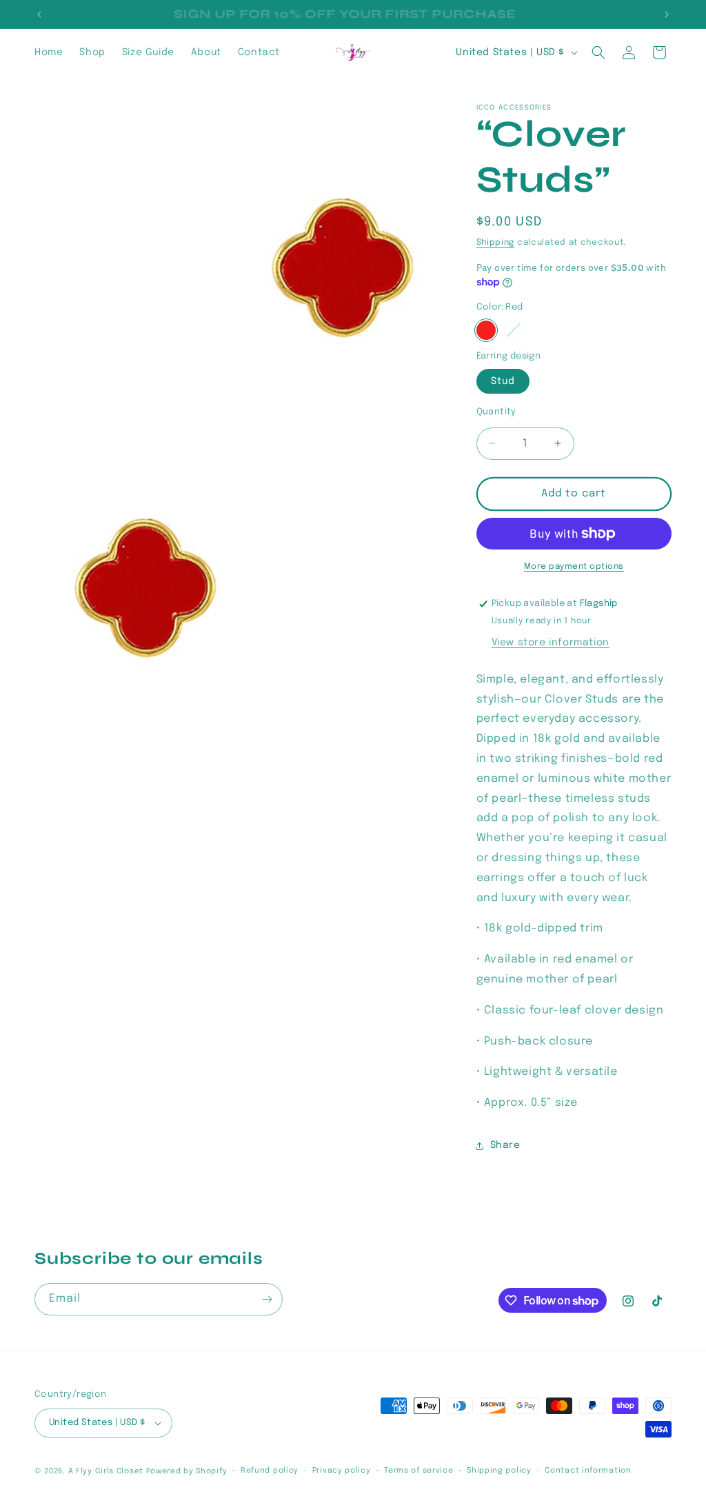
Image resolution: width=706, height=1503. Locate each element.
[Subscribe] (267, 1299)
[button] (598, 52)
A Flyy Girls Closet (105, 1471)
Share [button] (505, 1145)
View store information (550, 642)
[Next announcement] (667, 14)
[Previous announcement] (39, 14)
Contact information (588, 1470)
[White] (513, 330)
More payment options (574, 567)
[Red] (486, 330)
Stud (503, 381)
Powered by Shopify (187, 1471)
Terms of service (418, 1470)
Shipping (495, 243)
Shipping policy (499, 1470)
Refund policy (270, 1470)
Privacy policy (341, 1470)
